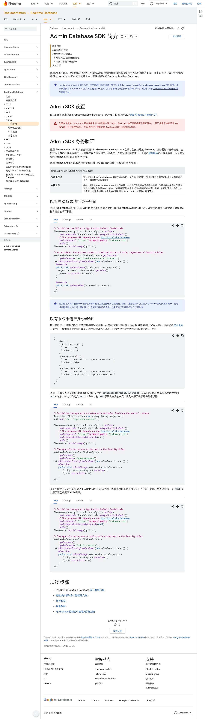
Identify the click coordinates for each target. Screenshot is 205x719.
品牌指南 (150, 683)
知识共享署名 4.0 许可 (91, 637)
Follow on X (100, 673)
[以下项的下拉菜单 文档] (80, 3)
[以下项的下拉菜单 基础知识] (25, 19)
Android (82, 700)
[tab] (55, 219)
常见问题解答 (152, 688)
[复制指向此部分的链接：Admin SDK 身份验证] (98, 142)
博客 (175, 3)
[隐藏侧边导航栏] (36, 714)
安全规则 (178, 325)
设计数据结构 (97, 590)
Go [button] (90, 219)
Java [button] (55, 219)
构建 (33, 3)
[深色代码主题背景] (177, 225)
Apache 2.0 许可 (137, 637)
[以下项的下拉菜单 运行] (52, 3)
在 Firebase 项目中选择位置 (165, 88)
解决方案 (63, 3)
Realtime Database (43, 13)
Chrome (95, 700)
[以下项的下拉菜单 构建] (38, 3)
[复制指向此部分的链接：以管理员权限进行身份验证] (100, 201)
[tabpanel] (117, 260)
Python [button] (79, 219)
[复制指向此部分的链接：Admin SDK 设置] (88, 107)
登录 (199, 3)
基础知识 (17, 19)
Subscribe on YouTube (105, 678)
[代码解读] (172, 225)
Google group (152, 673)
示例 (88, 19)
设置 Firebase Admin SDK (143, 114)
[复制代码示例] (182, 225)
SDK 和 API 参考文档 (53, 669)
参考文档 (76, 19)
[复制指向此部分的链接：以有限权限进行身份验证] (96, 319)
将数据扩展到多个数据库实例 (71, 595)
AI (33, 19)
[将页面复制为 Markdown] (131, 36)
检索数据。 (62, 606)
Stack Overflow (153, 669)
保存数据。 (62, 600)
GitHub (47, 683)
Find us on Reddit (103, 669)
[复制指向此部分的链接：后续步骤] (72, 582)
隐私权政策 (56, 712)
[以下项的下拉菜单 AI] (37, 19)
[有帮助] (178, 28)
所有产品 (151, 700)
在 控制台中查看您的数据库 (75, 611)
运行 (47, 3)
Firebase (54, 28)
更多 (89, 3)
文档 (75, 3)
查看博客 (99, 664)
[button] (18, 47)
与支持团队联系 (153, 664)
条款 (46, 712)
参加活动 (99, 683)
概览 (6, 19)
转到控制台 (187, 3)
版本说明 (150, 678)
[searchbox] (20, 29)
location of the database (115, 237)
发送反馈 (177, 36)
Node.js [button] (67, 219)
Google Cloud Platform (130, 700)
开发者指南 (49, 664)
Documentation (15, 13)
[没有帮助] (182, 28)
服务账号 (153, 153)
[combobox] (123, 3)
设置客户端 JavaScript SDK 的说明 (111, 127)
